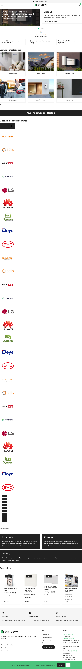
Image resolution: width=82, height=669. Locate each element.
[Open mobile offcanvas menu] (2, 5)
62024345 (74, 651)
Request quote (48, 647)
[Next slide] (11, 126)
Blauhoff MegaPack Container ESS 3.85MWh (71, 590)
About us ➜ (5, 23)
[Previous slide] (3, 126)
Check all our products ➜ (7, 105)
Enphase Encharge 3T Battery (10, 589)
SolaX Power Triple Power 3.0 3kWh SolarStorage (29, 590)
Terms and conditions (7, 645)
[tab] (4, 496)
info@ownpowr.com (69, 638)
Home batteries (7, 595)
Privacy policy (5, 651)
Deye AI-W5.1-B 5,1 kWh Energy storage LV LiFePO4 (50, 587)
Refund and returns (7, 648)
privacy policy (32, 665)
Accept (61, 665)
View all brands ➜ (5, 529)
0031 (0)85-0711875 (68, 634)
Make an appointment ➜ (51, 21)
